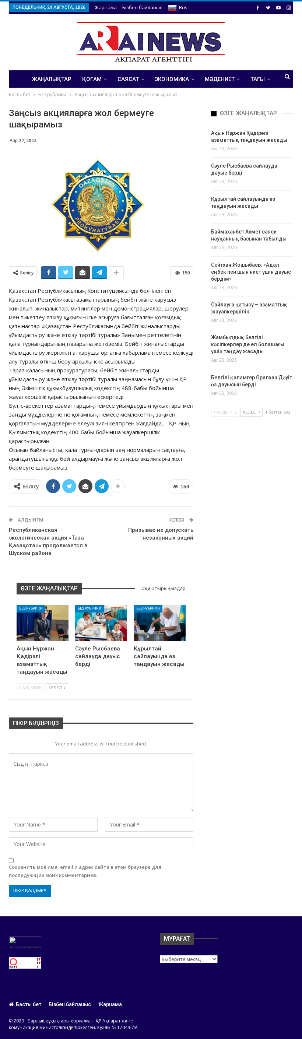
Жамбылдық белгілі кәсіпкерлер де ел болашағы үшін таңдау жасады (247, 344)
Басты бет (28, 1004)
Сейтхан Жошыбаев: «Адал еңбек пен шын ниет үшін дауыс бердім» (251, 272)
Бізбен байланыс (142, 7)
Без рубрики (31, 608)
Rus (183, 7)
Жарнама (106, 7)
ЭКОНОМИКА (172, 79)
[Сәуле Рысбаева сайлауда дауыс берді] (101, 623)
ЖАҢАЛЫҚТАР (51, 79)
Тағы (257, 79)
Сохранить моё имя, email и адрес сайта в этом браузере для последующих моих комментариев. (85, 871)
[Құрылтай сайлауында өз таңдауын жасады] (160, 623)
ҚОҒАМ (92, 79)
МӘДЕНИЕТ (220, 79)
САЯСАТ (128, 79)
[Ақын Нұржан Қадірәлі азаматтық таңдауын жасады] (43, 623)
